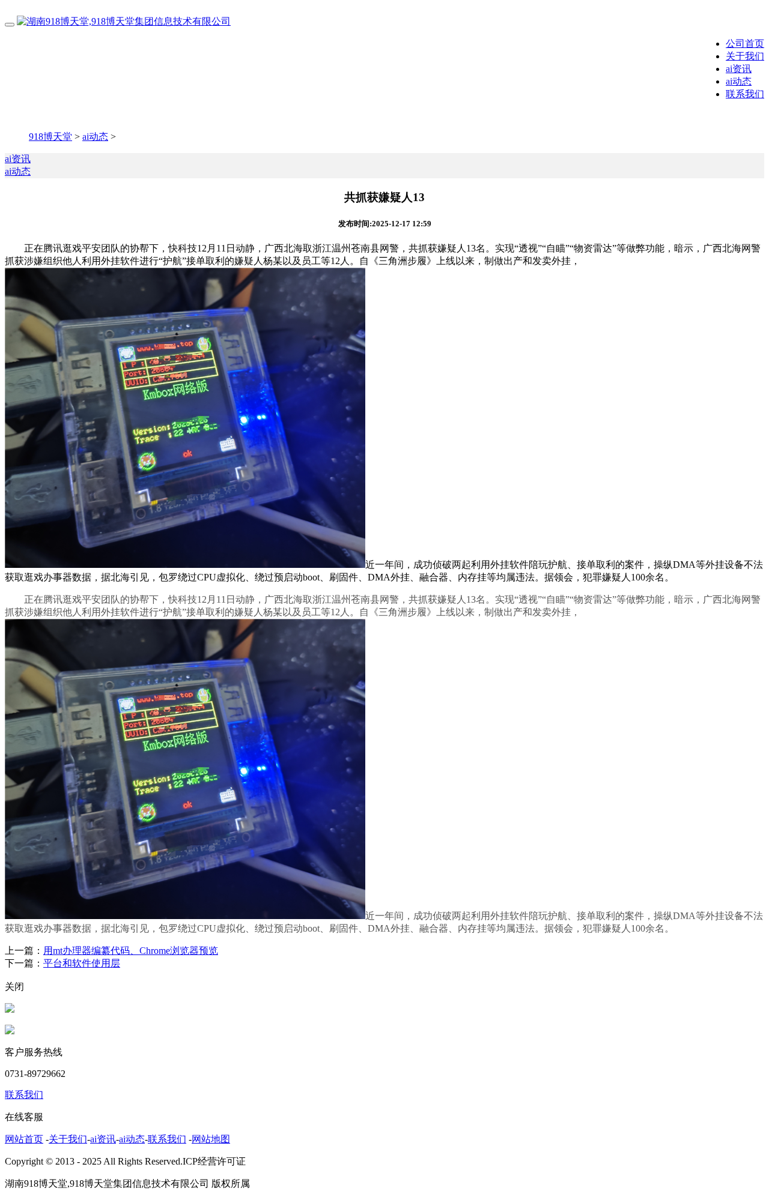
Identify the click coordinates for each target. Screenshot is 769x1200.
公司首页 (745, 43)
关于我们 (745, 56)
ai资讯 (739, 69)
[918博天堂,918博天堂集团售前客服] (9, 1009)
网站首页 (24, 1139)
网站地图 (211, 1139)
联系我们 (745, 94)
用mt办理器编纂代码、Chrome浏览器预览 (130, 950)
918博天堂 (50, 136)
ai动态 (739, 81)
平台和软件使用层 (81, 963)
